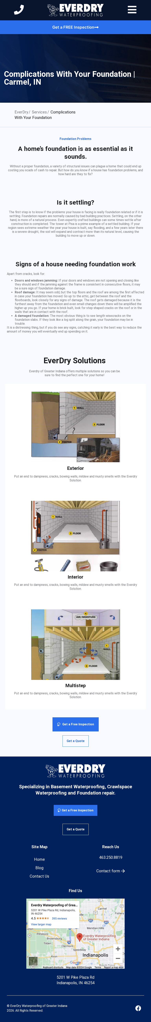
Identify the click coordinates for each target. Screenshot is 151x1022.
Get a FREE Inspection (73, 27)
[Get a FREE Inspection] (96, 27)
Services (39, 112)
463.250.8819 (110, 857)
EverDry (21, 112)
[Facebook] (138, 1008)
